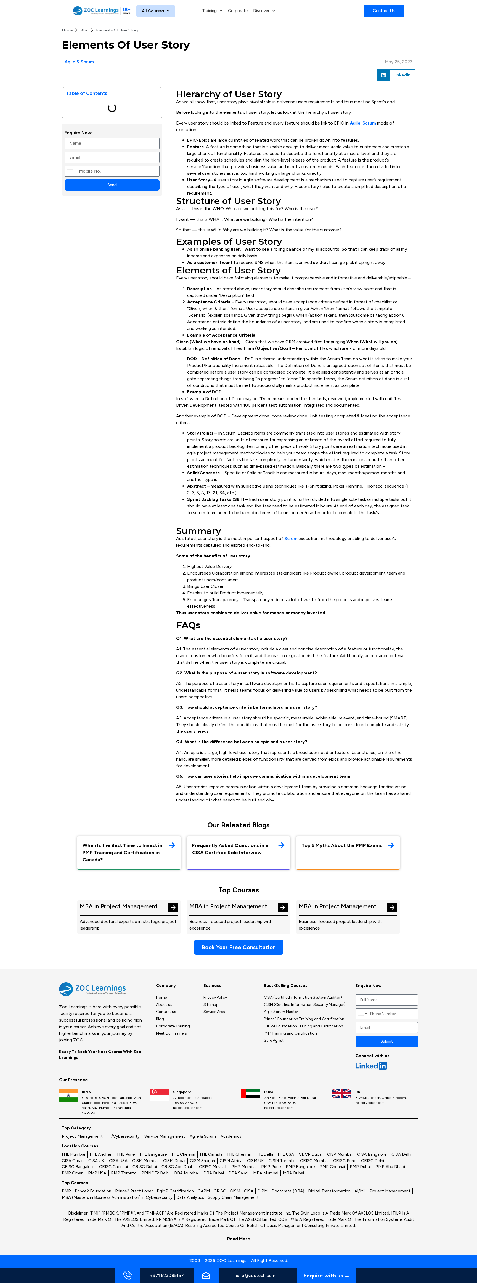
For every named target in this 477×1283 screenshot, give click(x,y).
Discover (261, 10)
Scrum (291, 538)
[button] (396, 75)
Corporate (238, 10)
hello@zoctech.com (254, 1275)
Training (209, 10)
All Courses (153, 11)
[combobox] (71, 171)
